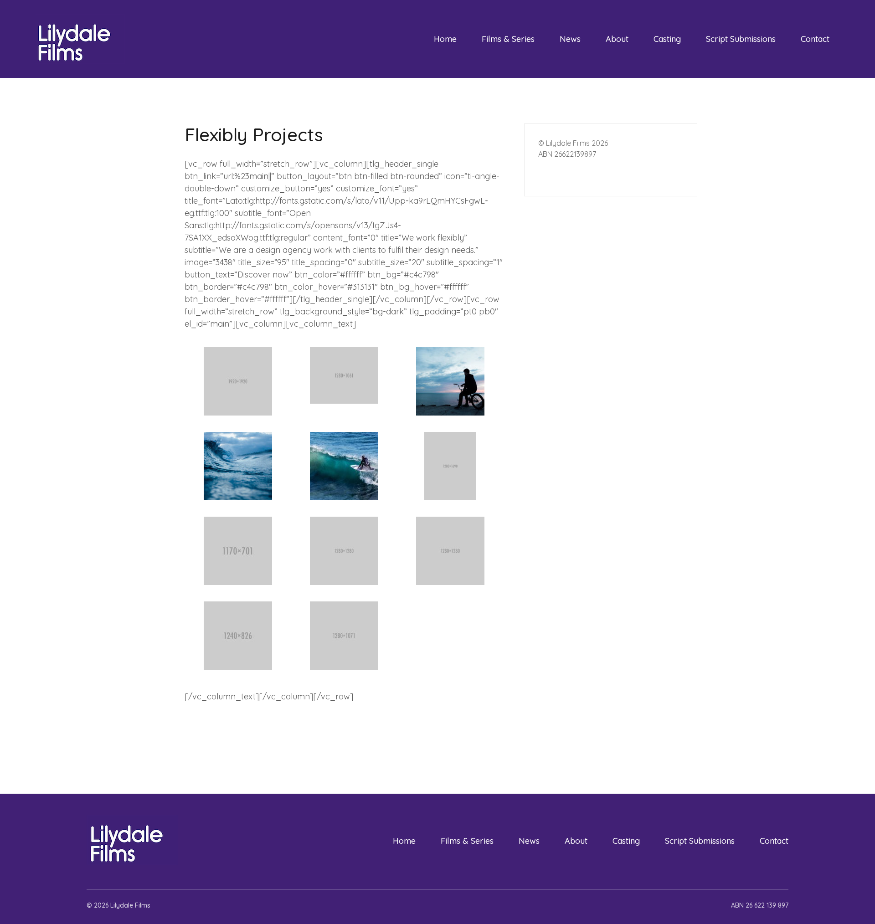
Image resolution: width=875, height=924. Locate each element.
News (570, 39)
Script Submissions (741, 39)
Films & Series (508, 39)
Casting (667, 39)
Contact (815, 39)
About (617, 39)
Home (445, 39)
